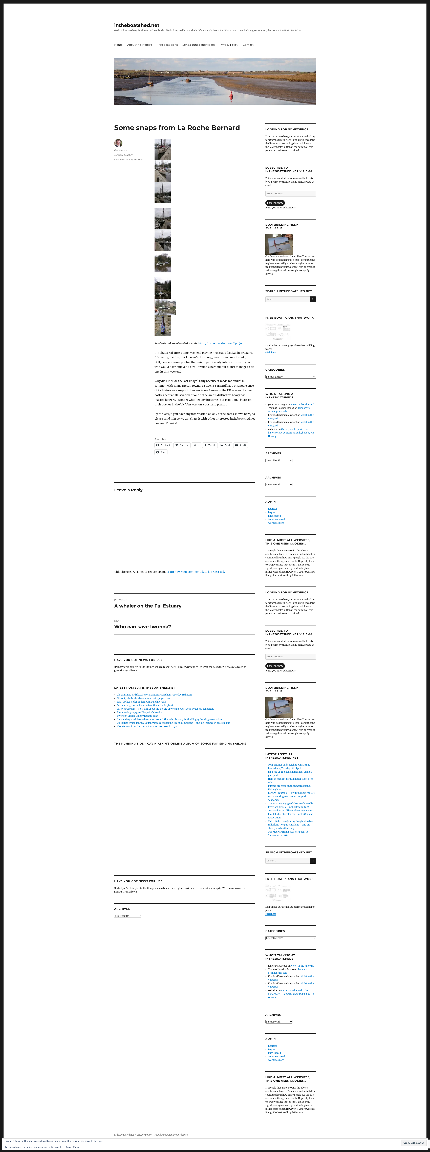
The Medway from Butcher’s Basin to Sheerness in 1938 (147, 726)
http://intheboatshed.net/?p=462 (221, 343)
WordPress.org (276, 522)
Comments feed (276, 519)
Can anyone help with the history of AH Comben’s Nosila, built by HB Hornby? (291, 433)
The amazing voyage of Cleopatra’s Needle (139, 712)
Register (272, 508)
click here (270, 352)
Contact (248, 44)
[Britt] (205, 288)
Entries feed (274, 515)
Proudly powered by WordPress (171, 1134)
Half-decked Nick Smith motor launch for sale (141, 701)
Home (118, 44)
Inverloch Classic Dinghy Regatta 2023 (137, 715)
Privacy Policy (229, 44)
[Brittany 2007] (205, 149)
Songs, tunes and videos (198, 44)
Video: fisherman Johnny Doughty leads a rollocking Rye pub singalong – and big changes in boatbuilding (173, 723)
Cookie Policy (72, 1147)
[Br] (205, 325)
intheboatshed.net (136, 25)
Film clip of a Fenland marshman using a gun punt (144, 698)
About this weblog (139, 44)
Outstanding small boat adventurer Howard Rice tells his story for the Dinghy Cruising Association (169, 719)
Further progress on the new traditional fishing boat (145, 705)
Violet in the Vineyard (302, 404)
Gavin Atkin (120, 150)
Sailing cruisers (134, 159)
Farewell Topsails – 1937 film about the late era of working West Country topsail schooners (165, 708)
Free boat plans (167, 44)
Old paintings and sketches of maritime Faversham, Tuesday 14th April (154, 694)
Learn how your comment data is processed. (195, 571)
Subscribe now (275, 203)
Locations (119, 159)
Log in (271, 512)
